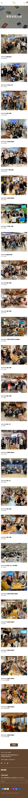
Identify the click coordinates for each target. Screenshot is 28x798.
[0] (26, 3)
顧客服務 (3, 770)
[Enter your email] (25, 781)
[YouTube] (8, 763)
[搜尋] (24, 3)
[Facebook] (2, 763)
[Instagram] (5, 763)
